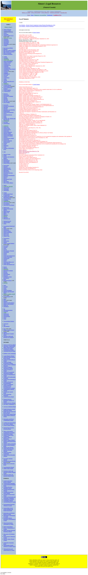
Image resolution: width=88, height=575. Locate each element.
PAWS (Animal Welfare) (9, 243)
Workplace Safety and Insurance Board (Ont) (8, 475)
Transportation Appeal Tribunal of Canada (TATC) (10, 546)
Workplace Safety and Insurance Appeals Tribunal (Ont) (9, 472)
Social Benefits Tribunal (9, 467)
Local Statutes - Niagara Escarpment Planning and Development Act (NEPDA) (36, 26)
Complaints (6, 66)
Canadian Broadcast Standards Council (8, 487)
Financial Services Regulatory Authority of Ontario (9, 400)
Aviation (5, 45)
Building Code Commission (10, 353)
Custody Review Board (9, 396)
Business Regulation (8, 54)
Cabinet (5, 56)
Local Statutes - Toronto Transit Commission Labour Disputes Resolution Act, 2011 (37, 25)
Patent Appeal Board (8, 526)
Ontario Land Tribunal (8, 447)
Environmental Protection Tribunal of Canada (9, 505)
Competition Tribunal (8, 500)
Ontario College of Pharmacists (8, 438)
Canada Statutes (36, 84)
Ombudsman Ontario (8, 433)
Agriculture (6, 34)
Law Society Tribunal (8, 424)
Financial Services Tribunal (9, 403)
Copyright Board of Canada (10, 502)
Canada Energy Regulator (9, 483)
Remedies (6, 273)
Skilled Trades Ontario (8, 468)
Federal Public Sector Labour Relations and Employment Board (8, 509)
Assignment (6, 40)
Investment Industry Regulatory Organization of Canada (9, 519)
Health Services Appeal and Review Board (10, 412)
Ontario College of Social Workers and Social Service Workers (9, 441)
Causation (6, 57)
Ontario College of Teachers (10, 443)
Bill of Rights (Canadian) (9, 51)
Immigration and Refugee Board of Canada (9, 513)
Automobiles (6, 44)
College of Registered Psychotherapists (8, 382)
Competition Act (7, 65)
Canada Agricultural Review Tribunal (8, 481)
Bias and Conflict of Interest (10, 50)
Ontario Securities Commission (7, 453)
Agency (5, 33)
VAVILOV (6, 323)
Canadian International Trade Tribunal (8, 492)
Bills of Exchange (7, 53)
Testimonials (49, 15)
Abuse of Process (7, 29)
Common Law (7, 64)
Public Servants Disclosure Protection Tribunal (9, 531)
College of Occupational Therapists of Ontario (9, 372)
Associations (6, 41)
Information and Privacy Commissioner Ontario (9, 419)
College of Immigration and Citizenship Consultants (9, 497)
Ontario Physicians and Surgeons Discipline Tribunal (9, 450)
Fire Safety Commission (9, 404)
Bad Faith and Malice (8, 48)
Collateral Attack (7, 62)
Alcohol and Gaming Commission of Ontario (9, 349)
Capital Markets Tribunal (9, 356)
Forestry (5, 143)
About (32, 15)
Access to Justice (7, 30)
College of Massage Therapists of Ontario (8, 368)
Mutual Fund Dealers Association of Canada (8, 523)
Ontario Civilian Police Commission (8, 436)
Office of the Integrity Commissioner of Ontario (9, 432)
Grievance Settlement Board (10, 406)
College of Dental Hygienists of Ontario (8, 363)
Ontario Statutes (36, 32)
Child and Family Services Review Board (9, 358)
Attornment (6, 43)
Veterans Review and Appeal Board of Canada (9, 549)
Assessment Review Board (9, 351)
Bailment (5, 49)
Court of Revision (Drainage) (7, 395)
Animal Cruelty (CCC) (8, 35)
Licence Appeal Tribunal (9, 425)
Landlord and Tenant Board (10, 422)
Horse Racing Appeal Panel (10, 414)
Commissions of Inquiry (9, 499)
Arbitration (6, 39)
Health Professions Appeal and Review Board (9, 410)
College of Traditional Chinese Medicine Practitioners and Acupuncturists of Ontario (9, 386)
